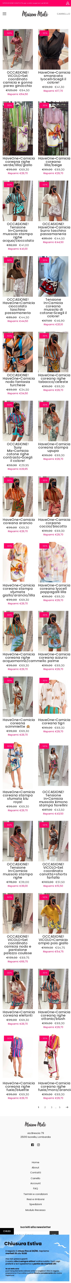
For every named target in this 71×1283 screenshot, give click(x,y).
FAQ (35, 1188)
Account (35, 1183)
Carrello (63, 13)
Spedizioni (35, 1204)
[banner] (35, 13)
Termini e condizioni (35, 1194)
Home (35, 1162)
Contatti (35, 1172)
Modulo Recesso (35, 1210)
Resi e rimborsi (35, 1199)
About (35, 1167)
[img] (33, 1144)
